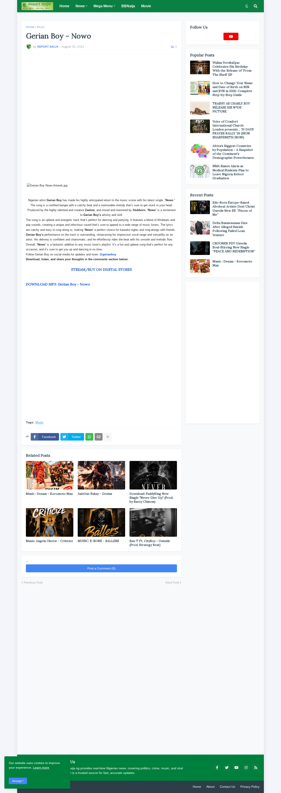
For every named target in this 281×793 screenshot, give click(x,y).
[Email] (99, 437)
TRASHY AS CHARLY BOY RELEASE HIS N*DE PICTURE (231, 107)
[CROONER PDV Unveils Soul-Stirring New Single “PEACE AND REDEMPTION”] (200, 248)
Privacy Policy (249, 786)
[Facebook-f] (197, 36)
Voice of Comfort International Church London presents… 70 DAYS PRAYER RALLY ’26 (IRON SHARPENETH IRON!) (233, 129)
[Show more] (108, 437)
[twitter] (227, 767)
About (210, 786)
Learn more (41, 767)
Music (41, 26)
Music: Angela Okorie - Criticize (49, 541)
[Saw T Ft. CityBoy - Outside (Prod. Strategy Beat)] (153, 522)
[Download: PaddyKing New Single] (153, 475)
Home (30, 26)
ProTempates (73, 786)
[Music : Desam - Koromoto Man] (49, 475)
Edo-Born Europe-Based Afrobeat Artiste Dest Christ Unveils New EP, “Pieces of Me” (234, 209)
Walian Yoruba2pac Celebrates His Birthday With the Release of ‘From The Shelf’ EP (232, 69)
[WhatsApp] (89, 437)
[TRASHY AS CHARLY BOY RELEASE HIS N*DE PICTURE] (200, 108)
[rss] (255, 767)
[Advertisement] (101, 119)
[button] (247, 6)
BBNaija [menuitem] (128, 6)
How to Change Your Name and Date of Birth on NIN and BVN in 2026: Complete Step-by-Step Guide (233, 89)
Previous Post (33, 582)
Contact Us (227, 786)
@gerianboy (108, 254)
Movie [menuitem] (146, 6)
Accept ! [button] (17, 781)
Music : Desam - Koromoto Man (49, 494)
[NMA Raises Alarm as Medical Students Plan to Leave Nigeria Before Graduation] (200, 171)
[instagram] (246, 767)
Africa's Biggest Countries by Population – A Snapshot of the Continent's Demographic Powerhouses (233, 152)
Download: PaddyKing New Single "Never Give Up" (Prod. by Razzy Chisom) (151, 498)
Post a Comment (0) (101, 568)
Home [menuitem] (64, 6)
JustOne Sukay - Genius (95, 494)
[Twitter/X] (214, 36)
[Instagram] (247, 36)
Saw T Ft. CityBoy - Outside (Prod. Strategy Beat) (150, 543)
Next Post (172, 582)
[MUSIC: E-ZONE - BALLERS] (101, 522)
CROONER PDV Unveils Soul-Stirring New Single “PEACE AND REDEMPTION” (234, 247)
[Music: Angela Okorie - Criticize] (49, 522)
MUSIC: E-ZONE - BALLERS (98, 541)
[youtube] (230, 36)
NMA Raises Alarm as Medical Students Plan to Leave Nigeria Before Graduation (231, 172)
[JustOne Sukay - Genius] (101, 475)
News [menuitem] (80, 6)
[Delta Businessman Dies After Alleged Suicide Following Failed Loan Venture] (200, 228)
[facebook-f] (217, 767)
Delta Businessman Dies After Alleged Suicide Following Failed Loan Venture (230, 229)
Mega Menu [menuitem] (103, 6)
